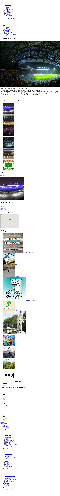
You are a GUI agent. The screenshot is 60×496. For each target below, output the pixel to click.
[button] (10, 219)
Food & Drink (5, 4)
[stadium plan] (8, 170)
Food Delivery (8, 5)
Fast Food (7, 10)
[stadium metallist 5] (8, 158)
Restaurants (7, 7)
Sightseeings (7, 19)
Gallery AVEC (17, 357)
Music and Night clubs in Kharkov (11, 21)
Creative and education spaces (10, 17)
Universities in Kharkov (9, 24)
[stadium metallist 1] (8, 113)
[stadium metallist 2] (8, 124)
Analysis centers (8, 29)
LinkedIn (12, 494)
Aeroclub (16, 264)
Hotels (4, 25)
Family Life (7, 16)
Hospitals (7, 27)
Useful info (7, 445)
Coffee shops (7, 6)
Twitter (5, 494)
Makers (6, 35)
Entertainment (7, 20)
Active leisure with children (20, 346)
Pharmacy (7, 28)
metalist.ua (2, 208)
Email (15, 494)
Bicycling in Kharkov (30, 334)
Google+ (2, 422)
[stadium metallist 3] (8, 136)
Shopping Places (8, 13)
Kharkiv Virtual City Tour (10, 18)
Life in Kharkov (6, 11)
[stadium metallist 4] (8, 147)
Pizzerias (6, 8)
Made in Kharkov (6, 30)
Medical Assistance (6, 26)
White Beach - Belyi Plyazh (28, 252)
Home (4, 2)
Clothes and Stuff (8, 31)
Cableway (17, 369)
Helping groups (8, 12)
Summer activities (8, 15)
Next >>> (2, 175)
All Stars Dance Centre (30, 300)
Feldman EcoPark (18, 310)
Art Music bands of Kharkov (10, 34)
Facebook (2, 494)
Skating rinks (17, 276)
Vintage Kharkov (8, 14)
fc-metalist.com (3, 209)
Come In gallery (18, 381)
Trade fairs (7, 33)
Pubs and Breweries (9, 9)
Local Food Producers (9, 32)
